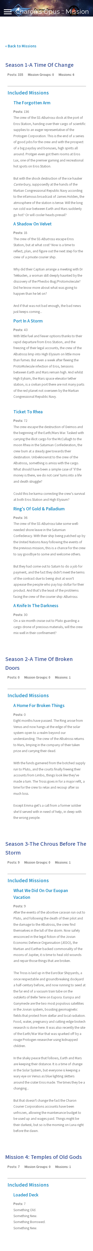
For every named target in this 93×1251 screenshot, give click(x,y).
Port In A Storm (28, 321)
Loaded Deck (25, 1195)
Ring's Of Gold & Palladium (39, 509)
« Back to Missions (20, 45)
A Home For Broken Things (39, 705)
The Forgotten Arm (31, 103)
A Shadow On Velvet (32, 224)
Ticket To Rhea (28, 412)
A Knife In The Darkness (35, 605)
